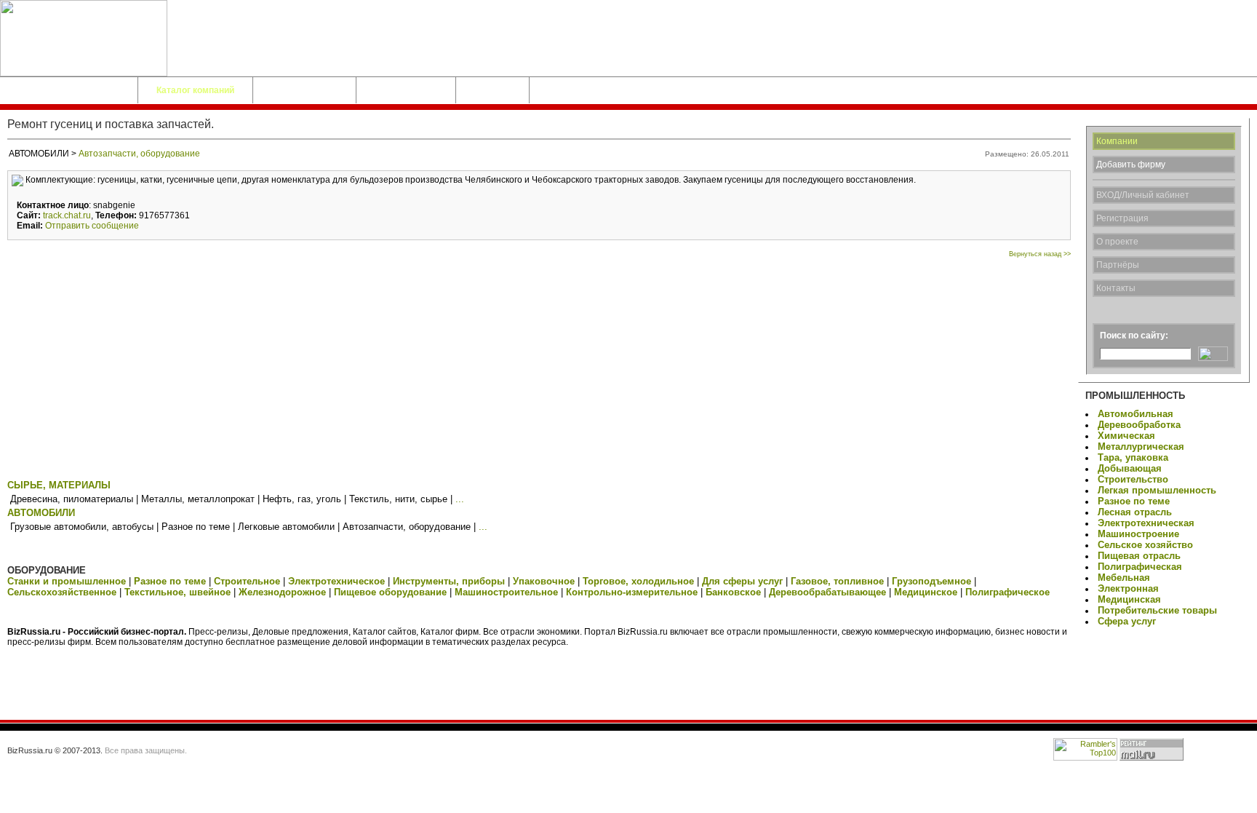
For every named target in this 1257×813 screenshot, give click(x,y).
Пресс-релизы (406, 90)
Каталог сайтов (304, 90)
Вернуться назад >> (1040, 254)
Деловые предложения (68, 90)
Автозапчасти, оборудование (139, 153)
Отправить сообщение (92, 226)
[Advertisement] (539, 367)
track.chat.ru (67, 215)
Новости (492, 90)
